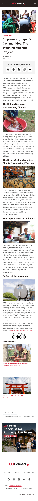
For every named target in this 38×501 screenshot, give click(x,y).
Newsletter (29, 472)
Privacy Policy (22, 494)
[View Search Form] (3, 3)
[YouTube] (24, 479)
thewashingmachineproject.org (21, 330)
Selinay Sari (8, 56)
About (17, 472)
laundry (14, 413)
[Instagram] (8, 479)
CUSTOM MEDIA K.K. (15, 486)
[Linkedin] (17, 337)
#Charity (6, 413)
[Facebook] (13, 337)
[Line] (20, 337)
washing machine (29, 416)
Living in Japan (7, 35)
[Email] (24, 337)
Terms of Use (30, 494)
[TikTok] (29, 479)
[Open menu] (35, 3)
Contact (7, 472)
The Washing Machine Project (12, 416)
